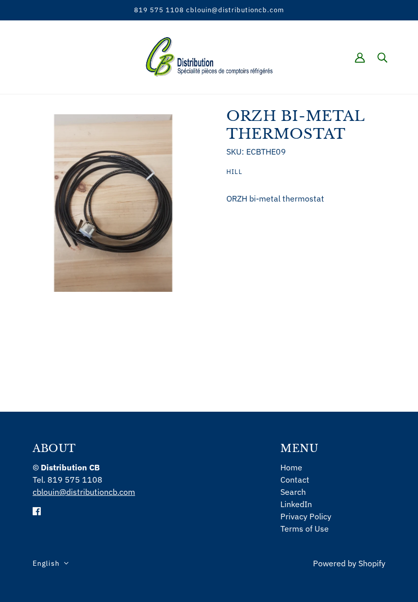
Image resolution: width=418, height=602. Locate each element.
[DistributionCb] (209, 56)
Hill (234, 171)
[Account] (360, 57)
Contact (294, 479)
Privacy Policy (305, 516)
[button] (51, 563)
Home (291, 467)
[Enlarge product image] (113, 203)
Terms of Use (304, 528)
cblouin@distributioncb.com (84, 492)
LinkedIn (296, 504)
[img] (37, 510)
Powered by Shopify (349, 563)
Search (293, 492)
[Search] (382, 57)
